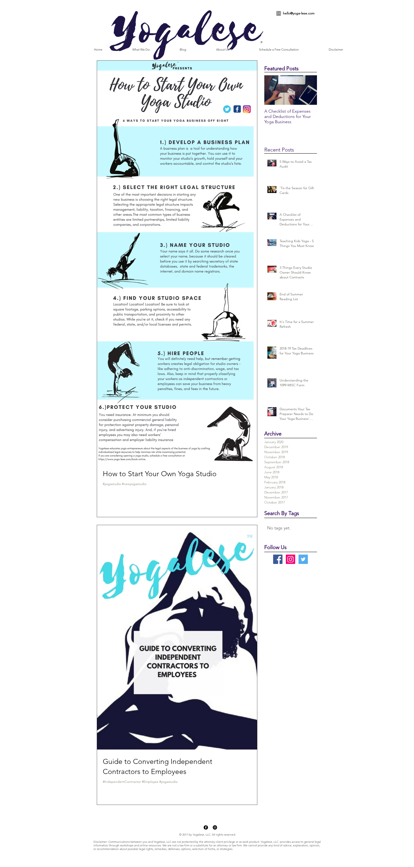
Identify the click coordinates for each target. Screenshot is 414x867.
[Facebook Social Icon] (277, 559)
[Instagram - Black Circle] (215, 827)
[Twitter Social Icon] (303, 559)
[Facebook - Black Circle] (206, 827)
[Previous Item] (272, 90)
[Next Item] (309, 90)
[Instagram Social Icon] (290, 559)
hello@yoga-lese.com (299, 13)
